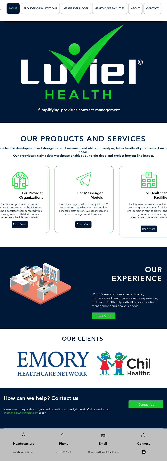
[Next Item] (144, 363)
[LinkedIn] (144, 452)
